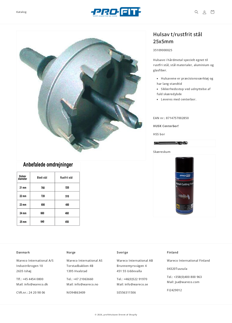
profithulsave (110, 314)
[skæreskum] (184, 217)
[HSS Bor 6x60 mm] (184, 147)
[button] (196, 12)
